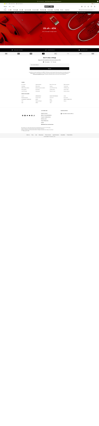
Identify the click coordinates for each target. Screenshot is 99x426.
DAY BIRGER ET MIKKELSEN (26, 99)
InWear (37, 102)
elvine (51, 99)
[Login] (85, 6)
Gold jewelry (38, 91)
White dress (38, 86)
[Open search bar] (79, 9)
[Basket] (94, 6)
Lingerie (51, 86)
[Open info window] (97, 1)
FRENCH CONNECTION (68, 99)
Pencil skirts (38, 89)
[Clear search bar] (94, 9)
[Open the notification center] (88, 7)
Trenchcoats (66, 86)
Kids (13, 6)
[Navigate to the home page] (28, 111)
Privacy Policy (32, 73)
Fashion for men (52, 91)
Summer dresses (66, 91)
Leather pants (52, 89)
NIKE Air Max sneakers (25, 87)
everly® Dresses (24, 91)
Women (5, 6)
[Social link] (22, 115)
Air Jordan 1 (24, 84)
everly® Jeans (66, 89)
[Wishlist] (91, 6)
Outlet (6, 3)
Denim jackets (24, 89)
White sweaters (66, 84)
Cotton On (51, 97)
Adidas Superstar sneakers (40, 87)
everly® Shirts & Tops (53, 87)
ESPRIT (37, 99)
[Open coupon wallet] (81, 6)
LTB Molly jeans (66, 87)
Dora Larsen (66, 97)
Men (10, 6)
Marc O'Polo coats (53, 84)
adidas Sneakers (38, 84)
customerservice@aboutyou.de (38, 74)
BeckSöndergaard (25, 97)
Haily (22, 102)
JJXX (50, 102)
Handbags (23, 86)
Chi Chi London (38, 97)
